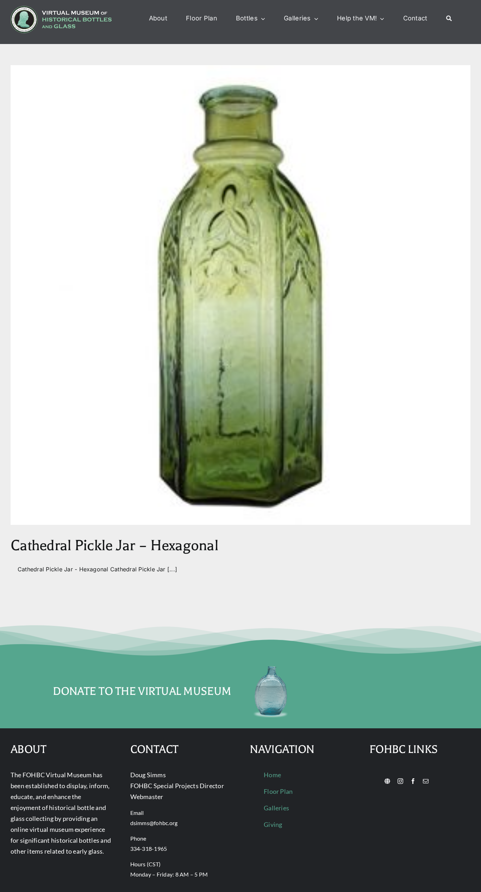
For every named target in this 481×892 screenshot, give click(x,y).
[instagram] (400, 781)
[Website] (387, 781)
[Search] (449, 18)
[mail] (426, 781)
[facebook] (413, 781)
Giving (273, 824)
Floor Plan (278, 791)
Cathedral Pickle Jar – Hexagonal (114, 545)
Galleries (276, 808)
